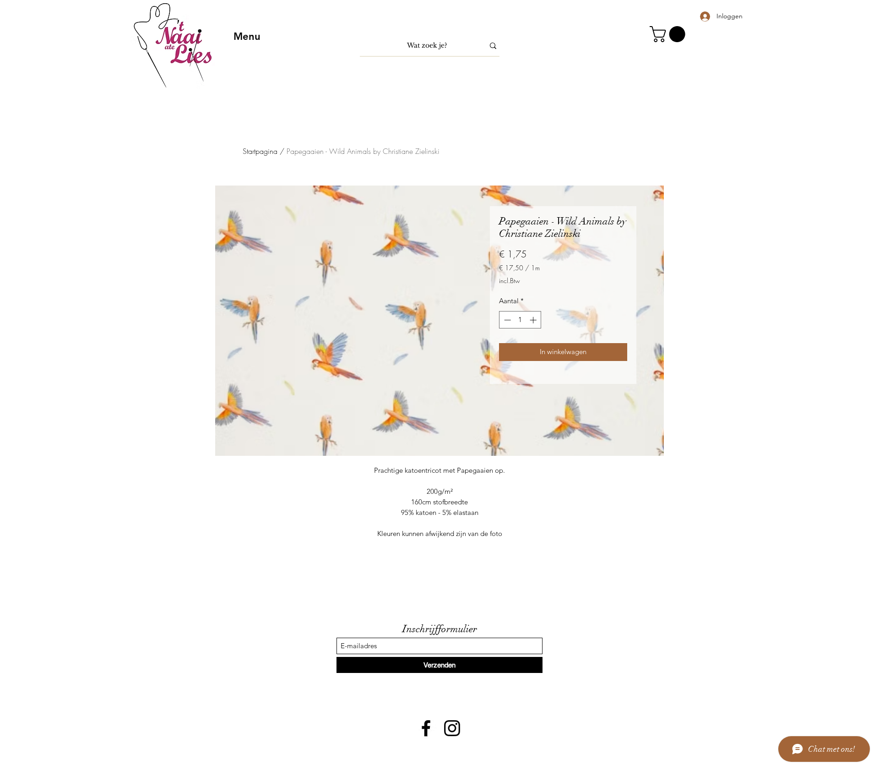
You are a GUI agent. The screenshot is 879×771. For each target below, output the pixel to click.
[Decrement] (506, 320)
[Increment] (534, 320)
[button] (669, 34)
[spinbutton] (520, 320)
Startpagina (260, 151)
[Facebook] (426, 728)
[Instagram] (452, 728)
